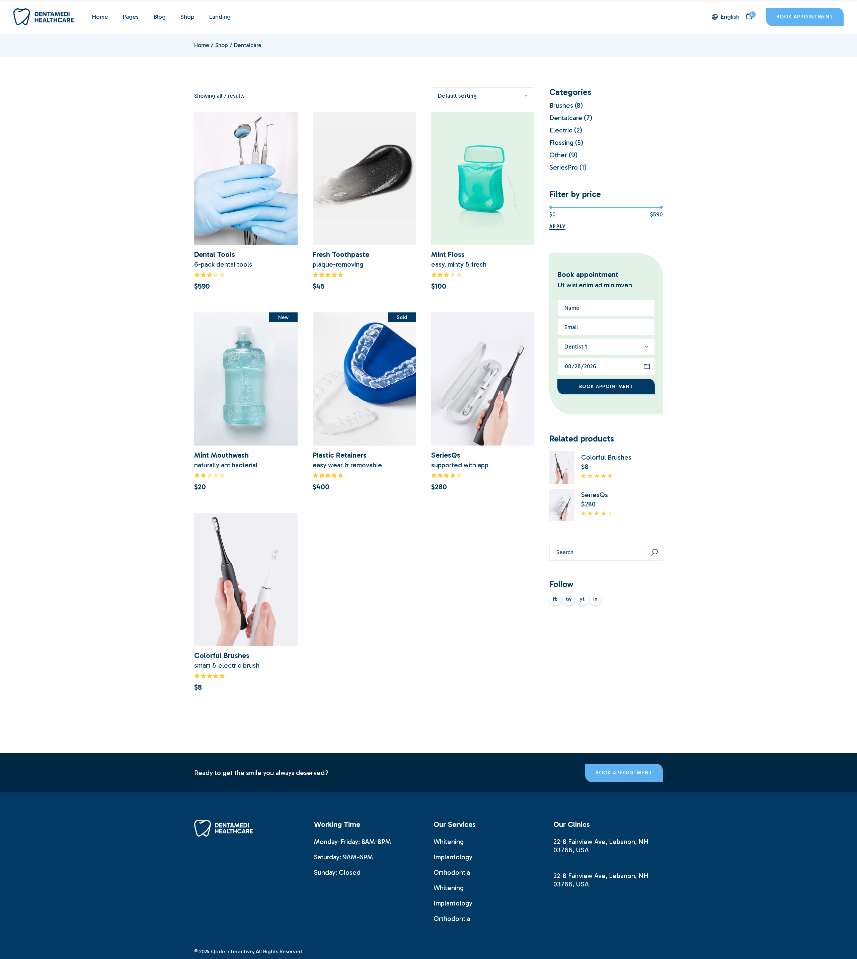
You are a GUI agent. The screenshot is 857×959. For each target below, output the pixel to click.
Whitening (449, 842)
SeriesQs (445, 455)
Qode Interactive (232, 951)
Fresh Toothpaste (341, 254)
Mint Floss (448, 254)
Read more (364, 436)
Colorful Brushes (221, 655)
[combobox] (482, 95)
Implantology (453, 857)
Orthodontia (452, 872)
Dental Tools (214, 254)
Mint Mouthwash (221, 455)
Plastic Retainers (340, 455)
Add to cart (246, 235)
